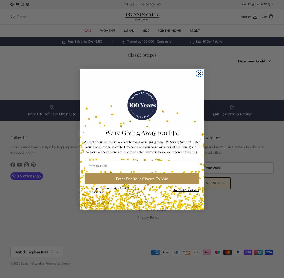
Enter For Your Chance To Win (142, 178)
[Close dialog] (199, 73)
